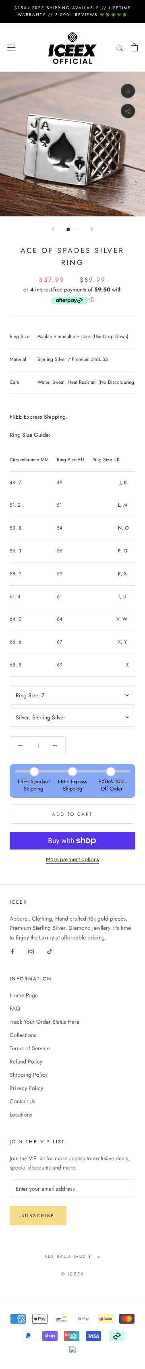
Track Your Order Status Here (44, 1022)
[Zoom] (128, 91)
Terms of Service (30, 1048)
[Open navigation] (11, 47)
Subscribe (38, 1215)
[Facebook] (12, 951)
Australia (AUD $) (68, 1256)
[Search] (120, 47)
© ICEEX (72, 1274)
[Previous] (53, 229)
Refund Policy (26, 1061)
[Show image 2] (77, 229)
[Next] (92, 229)
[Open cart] (134, 47)
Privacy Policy (26, 1088)
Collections (23, 1035)
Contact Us (22, 1101)
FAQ (15, 1008)
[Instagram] (31, 951)
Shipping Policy (29, 1075)
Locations (21, 1114)
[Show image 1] (68, 229)
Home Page (24, 995)
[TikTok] (49, 951)
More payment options (72, 859)
